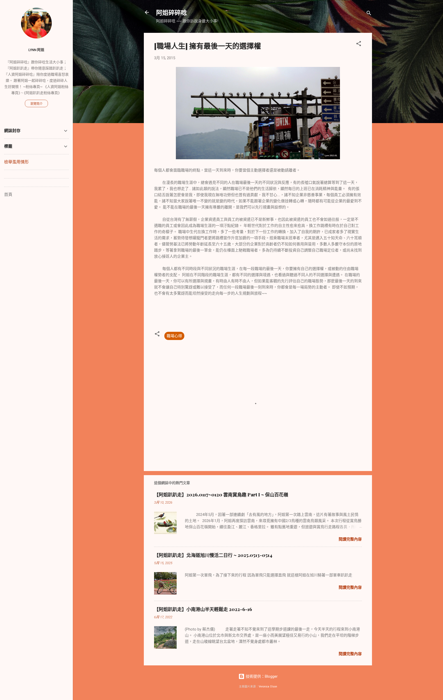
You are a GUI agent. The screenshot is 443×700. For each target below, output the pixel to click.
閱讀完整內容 (350, 539)
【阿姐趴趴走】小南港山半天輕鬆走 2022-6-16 (203, 609)
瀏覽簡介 (36, 104)
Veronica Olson (268, 686)
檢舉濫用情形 (16, 161)
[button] (359, 44)
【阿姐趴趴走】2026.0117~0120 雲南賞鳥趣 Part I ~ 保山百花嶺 (221, 495)
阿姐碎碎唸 (171, 12)
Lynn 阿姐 (36, 50)
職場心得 (174, 336)
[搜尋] (369, 14)
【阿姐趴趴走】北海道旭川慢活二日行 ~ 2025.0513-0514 (213, 555)
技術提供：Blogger (261, 676)
